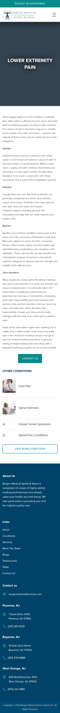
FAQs (5, 567)
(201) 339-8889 (16, 657)
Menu (54, 17)
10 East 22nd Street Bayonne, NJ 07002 (20, 648)
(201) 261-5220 (16, 626)
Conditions (8, 536)
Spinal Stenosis (28, 408)
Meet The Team (11, 548)
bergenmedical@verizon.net (25, 594)
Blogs (5, 554)
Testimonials (9, 561)
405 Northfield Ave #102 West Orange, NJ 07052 (23, 679)
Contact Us (30, 358)
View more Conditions (30, 449)
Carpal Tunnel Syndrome (35, 424)
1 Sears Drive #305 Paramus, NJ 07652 (20, 616)
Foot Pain (25, 386)
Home (6, 529)
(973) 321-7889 (16, 689)
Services (7, 542)
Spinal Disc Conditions (33, 435)
